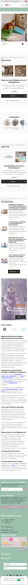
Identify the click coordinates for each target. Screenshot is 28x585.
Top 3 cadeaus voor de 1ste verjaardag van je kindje (17, 255)
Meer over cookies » (14, 582)
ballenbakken (4, 376)
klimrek (22, 376)
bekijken (13, 181)
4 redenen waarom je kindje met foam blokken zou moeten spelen (17, 223)
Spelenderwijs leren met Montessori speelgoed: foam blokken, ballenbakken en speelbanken (17, 240)
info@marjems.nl (8, 527)
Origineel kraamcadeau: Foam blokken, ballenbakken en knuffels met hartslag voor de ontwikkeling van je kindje (18, 207)
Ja (18, 580)
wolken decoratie (8, 381)
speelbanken (12, 376)
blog (13, 465)
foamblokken (17, 374)
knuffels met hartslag (6, 377)
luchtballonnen (13, 383)
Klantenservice (14, 507)
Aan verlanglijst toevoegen (13, 100)
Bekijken (13, 96)
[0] (26, 5)
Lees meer (11, 219)
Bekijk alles (13, 271)
